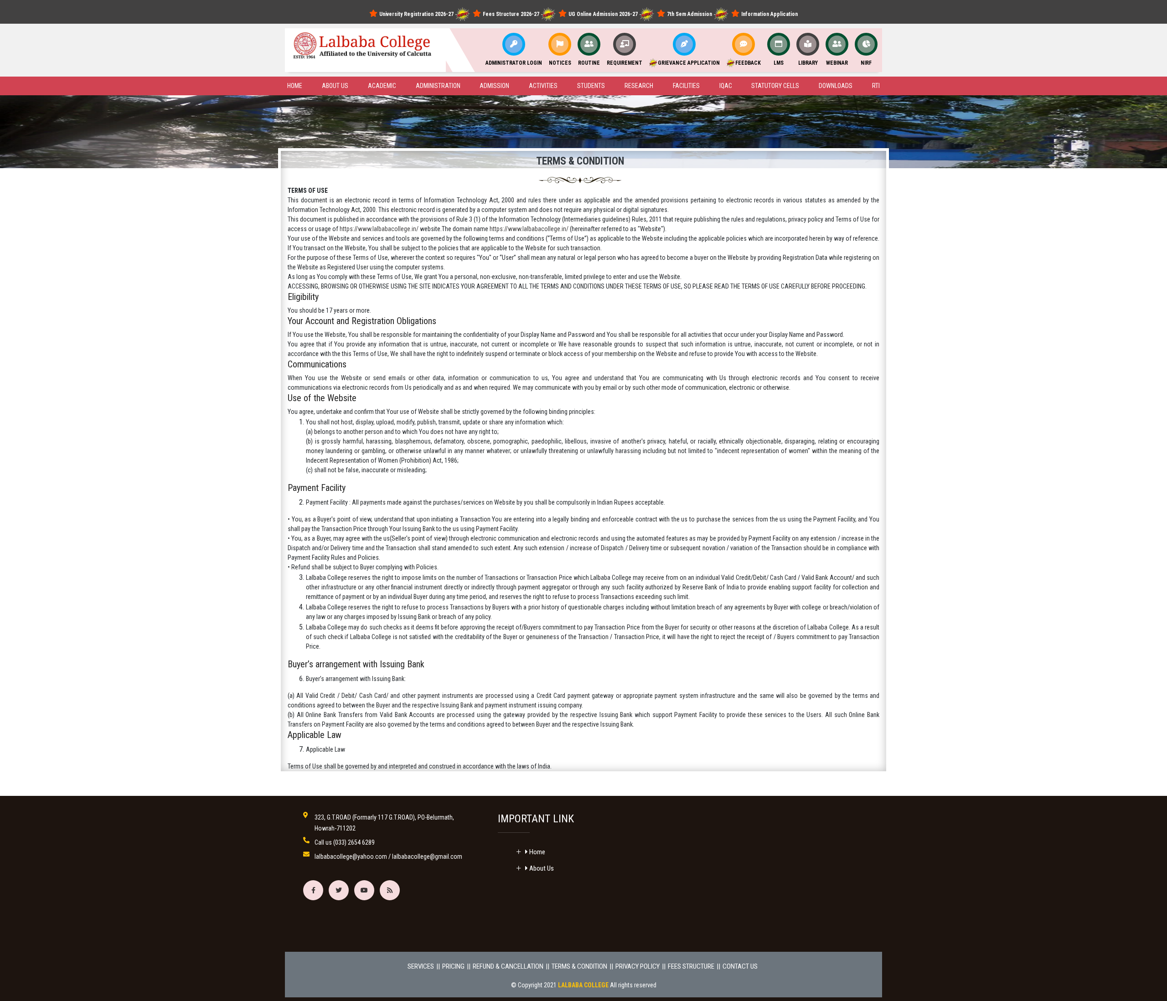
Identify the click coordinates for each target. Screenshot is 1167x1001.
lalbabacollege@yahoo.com (351, 856)
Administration (438, 85)
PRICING (453, 966)
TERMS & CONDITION (579, 966)
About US (335, 85)
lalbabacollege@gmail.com (427, 856)
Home (294, 85)
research (639, 85)
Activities (543, 85)
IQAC (725, 85)
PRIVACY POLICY (637, 966)
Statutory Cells (775, 85)
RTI (876, 85)
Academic (382, 85)
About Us (541, 868)
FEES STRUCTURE (691, 966)
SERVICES (421, 966)
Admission (494, 85)
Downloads (835, 85)
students (591, 85)
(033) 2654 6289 (354, 842)
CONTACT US (740, 966)
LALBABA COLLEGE (583, 985)
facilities (686, 85)
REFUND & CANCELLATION (508, 966)
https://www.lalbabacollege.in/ (379, 228)
